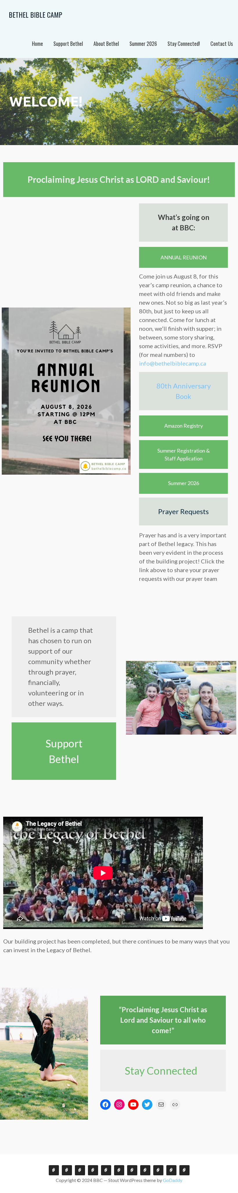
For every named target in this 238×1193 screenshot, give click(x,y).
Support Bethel (68, 43)
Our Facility (132, 1170)
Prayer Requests (183, 511)
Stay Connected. (54, 1170)
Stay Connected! (183, 43)
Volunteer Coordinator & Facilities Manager (119, 1170)
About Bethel (106, 43)
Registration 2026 (171, 1170)
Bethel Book (93, 1170)
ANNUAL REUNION (184, 257)
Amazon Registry (183, 425)
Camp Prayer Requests (145, 1170)
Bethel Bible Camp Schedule (158, 1170)
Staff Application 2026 (184, 1170)
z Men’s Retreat (106, 1170)
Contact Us (221, 43)
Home (37, 43)
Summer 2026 (143, 43)
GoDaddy (172, 1180)
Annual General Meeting (80, 1170)
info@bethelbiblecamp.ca (172, 363)
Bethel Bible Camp (35, 14)
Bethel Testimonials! (67, 1170)
